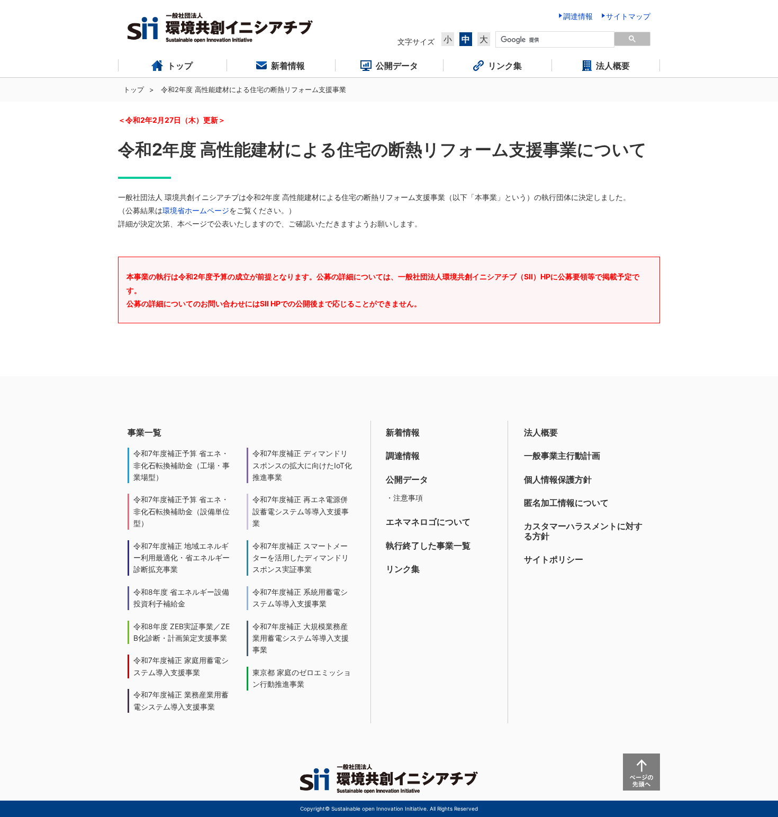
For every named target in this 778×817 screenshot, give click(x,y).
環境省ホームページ (195, 210)
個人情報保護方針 (558, 479)
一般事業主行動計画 (562, 455)
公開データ (407, 479)
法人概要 (541, 432)
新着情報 (403, 432)
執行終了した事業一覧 (428, 545)
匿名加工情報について (566, 502)
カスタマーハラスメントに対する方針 (583, 531)
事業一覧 (144, 432)
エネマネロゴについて (428, 521)
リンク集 (403, 569)
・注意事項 (404, 497)
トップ (133, 89)
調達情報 (403, 455)
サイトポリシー (553, 559)
